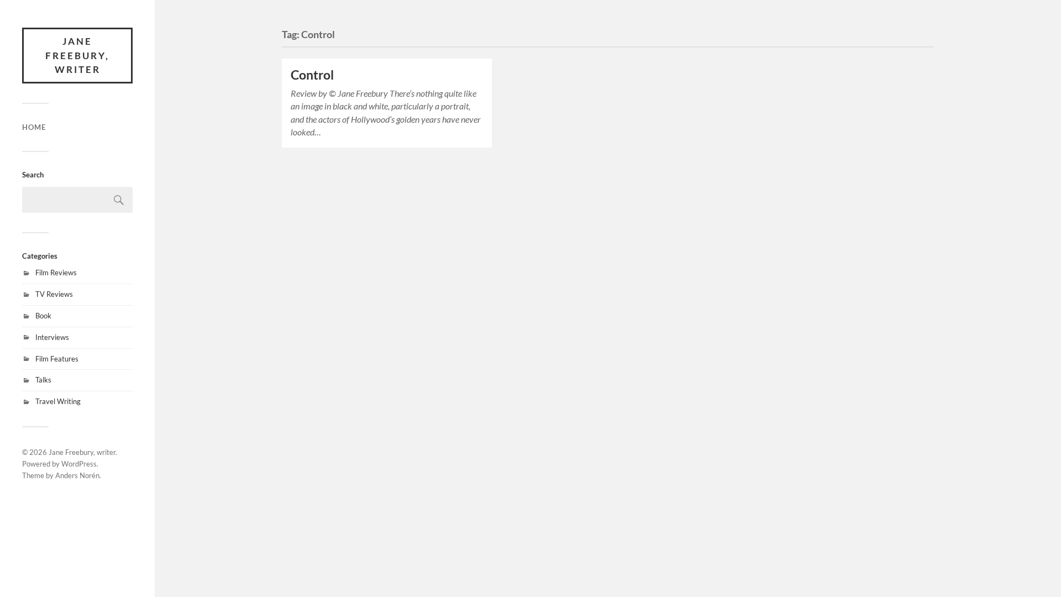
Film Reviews (56, 272)
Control (312, 74)
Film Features (56, 358)
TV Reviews (54, 294)
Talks (43, 379)
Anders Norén (77, 475)
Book (43, 315)
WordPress (79, 463)
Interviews (52, 337)
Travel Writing (58, 401)
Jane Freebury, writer (77, 55)
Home (34, 127)
